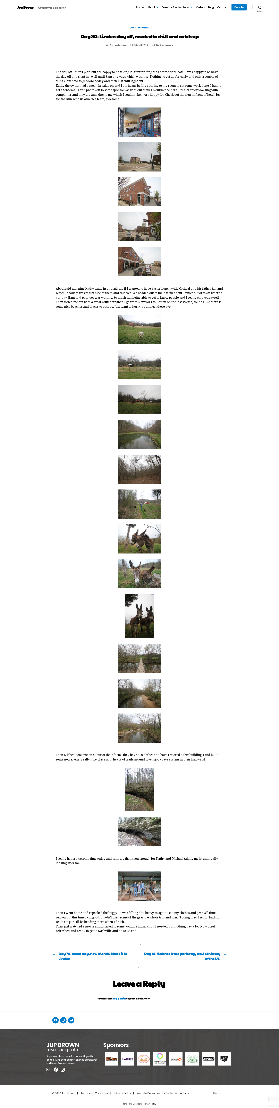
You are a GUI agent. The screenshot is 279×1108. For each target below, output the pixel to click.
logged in (119, 998)
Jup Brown (25, 7)
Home (140, 7)
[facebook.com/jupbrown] (55, 1020)
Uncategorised (139, 27)
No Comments (164, 45)
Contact (222, 7)
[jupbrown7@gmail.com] (71, 1020)
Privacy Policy (122, 1093)
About (151, 7)
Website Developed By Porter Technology (163, 1093)
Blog (211, 7)
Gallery (200, 7)
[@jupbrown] (63, 1020)
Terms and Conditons (94, 1093)
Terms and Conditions (132, 1104)
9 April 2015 (141, 45)
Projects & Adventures (175, 7)
